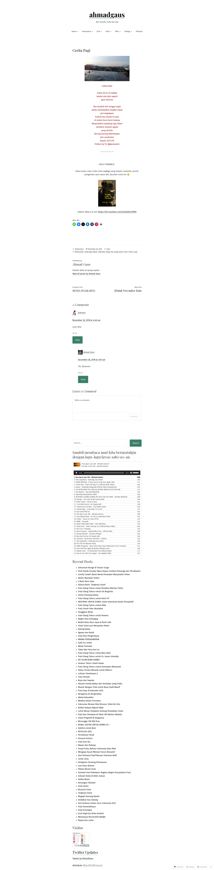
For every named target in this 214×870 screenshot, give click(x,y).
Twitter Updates (85, 852)
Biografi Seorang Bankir (89, 796)
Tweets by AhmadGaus (82, 858)
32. (92, 553)
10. (89, 499)
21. (94, 526)
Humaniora (86, 31)
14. (88, 509)
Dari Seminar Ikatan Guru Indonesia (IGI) (97, 803)
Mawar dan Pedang (87, 745)
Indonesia (101, 252)
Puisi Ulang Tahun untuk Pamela (93, 615)
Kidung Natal (84, 629)
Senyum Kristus (85, 738)
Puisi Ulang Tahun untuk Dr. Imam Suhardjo (98, 656)
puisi (135, 252)
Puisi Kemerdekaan (87, 806)
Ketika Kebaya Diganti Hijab (90, 707)
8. (85, 494)
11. (85, 502)
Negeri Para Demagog (88, 619)
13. (90, 507)
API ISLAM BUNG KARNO (89, 660)
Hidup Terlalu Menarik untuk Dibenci (95, 670)
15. (82, 512)
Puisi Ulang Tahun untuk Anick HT (93, 598)
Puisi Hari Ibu (84, 742)
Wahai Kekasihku (86, 697)
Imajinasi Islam (85, 793)
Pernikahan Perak (86, 735)
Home (74, 31)
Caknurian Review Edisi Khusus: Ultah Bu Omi (99, 704)
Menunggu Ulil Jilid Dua (89, 721)
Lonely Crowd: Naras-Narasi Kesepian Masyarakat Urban (104, 574)
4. (94, 485)
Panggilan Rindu (85, 612)
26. (90, 539)
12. (87, 504)
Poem (125, 252)
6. (97, 490)
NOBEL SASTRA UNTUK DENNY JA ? (93, 724)
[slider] (136, 473)
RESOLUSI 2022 (85, 731)
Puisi (108, 31)
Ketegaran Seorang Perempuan (92, 762)
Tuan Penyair (84, 677)
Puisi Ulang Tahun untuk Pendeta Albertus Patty (100, 588)
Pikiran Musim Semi (87, 769)
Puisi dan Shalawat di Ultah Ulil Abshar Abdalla (100, 714)
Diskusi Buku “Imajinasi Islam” (92, 584)
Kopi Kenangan (85, 810)
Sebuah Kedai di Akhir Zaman (91, 776)
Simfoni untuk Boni (87, 728)
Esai (98, 31)
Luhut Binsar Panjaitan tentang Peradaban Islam (100, 711)
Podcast (139, 31)
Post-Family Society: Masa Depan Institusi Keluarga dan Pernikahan (109, 571)
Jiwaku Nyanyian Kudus (89, 578)
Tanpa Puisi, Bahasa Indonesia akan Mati (97, 748)
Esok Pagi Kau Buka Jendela (91, 813)
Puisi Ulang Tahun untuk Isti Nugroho (95, 591)
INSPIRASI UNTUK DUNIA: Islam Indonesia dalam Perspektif (105, 602)
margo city (109, 252)
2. (88, 480)
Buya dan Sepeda (86, 680)
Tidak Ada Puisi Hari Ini (88, 649)
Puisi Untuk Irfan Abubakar (90, 608)
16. (88, 514)
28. (85, 544)
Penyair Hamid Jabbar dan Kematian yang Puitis (100, 683)
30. (92, 548)
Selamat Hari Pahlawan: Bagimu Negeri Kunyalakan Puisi (104, 772)
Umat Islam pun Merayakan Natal (93, 625)
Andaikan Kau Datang (88, 800)
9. (100, 497)
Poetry (130, 252)
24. (88, 534)
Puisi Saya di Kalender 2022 (90, 690)
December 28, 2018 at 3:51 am (91, 360)
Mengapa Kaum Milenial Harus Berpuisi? (96, 752)
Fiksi (117, 31)
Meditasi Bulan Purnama (89, 701)
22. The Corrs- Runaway (82, 529)
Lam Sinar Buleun (86, 765)
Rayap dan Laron (86, 820)
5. (95, 487)
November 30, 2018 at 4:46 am (86, 320)
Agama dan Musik (86, 632)
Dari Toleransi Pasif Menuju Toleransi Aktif (97, 755)
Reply (77, 340)
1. (88, 477)
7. (86, 492)
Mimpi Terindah (85, 646)
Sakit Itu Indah (85, 642)
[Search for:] (99, 443)
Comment (133, 416)
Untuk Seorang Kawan (88, 595)
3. (94, 482)
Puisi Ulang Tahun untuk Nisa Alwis (94, 653)
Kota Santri (83, 786)
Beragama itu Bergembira (89, 694)
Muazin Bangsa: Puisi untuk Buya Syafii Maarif (99, 687)
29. (100, 546)
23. (93, 531)
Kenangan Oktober (87, 783)
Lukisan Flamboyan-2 (88, 673)
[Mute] (131, 473)
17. (92, 517)
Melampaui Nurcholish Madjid (91, 817)
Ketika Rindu (84, 779)
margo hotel (118, 252)
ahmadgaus (107, 14)
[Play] (76, 473)
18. (86, 519)
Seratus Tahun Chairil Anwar (91, 663)
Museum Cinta (84, 789)
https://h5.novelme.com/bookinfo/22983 (117, 212)
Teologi (127, 31)
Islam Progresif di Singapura (91, 718)
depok (95, 252)
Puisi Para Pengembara (88, 636)
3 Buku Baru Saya (86, 581)
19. (81, 521)
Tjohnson (82, 313)
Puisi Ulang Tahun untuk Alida (92, 605)
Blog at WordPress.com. (93, 865)
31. (93, 551)
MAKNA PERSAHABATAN (88, 639)
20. (90, 524)
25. (87, 536)
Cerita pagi (88, 252)
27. (89, 541)
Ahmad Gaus (79, 249)
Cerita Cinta (83, 759)
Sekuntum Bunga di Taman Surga (93, 567)
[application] (107, 473)
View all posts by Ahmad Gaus (86, 273)
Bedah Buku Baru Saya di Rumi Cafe (94, 622)
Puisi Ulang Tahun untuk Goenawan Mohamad (99, 666)
